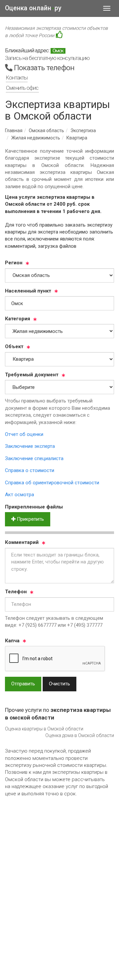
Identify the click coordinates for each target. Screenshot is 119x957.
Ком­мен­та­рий (22, 542)
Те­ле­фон (16, 592)
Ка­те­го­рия (17, 319)
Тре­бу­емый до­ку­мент (32, 375)
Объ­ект (14, 346)
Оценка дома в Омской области (79, 735)
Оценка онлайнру (33, 8)
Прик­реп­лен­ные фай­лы (34, 507)
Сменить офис (22, 88)
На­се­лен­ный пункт (28, 291)
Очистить (59, 684)
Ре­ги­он (13, 263)
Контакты (16, 78)
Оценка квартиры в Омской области (44, 728)
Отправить (23, 684)
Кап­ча (12, 641)
